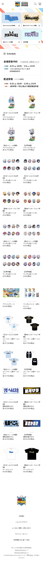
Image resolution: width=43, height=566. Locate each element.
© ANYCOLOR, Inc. (20, 550)
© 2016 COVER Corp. (20, 552)
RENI (31, 555)
